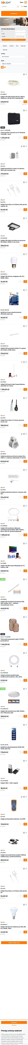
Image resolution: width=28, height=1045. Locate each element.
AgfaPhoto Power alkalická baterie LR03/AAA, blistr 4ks (11, 313)
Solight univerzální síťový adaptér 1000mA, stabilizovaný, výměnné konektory (13, 855)
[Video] (21, 362)
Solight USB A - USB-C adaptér (9, 783)
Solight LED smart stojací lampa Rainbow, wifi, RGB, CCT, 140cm (13, 385)
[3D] (21, 146)
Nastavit (14, 1025)
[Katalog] (2, 67)
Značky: (3, 53)
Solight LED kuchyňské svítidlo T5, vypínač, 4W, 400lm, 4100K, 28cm (13, 349)
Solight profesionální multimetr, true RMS (13, 819)
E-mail (3, 33)
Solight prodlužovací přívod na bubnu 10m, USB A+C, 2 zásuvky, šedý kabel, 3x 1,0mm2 (13, 457)
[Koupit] (25, 101)
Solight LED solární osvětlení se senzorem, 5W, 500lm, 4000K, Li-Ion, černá (13, 241)
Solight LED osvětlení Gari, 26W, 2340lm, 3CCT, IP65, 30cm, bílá (13, 711)
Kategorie (14, 13)
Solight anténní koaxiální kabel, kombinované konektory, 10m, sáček (11, 675)
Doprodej (23, 46)
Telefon (3, 36)
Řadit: (2, 60)
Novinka (11, 46)
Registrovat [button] (13, 39)
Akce (17, 46)
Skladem (5, 46)
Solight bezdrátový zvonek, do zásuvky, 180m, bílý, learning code (12, 169)
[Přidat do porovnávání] (23, 75)
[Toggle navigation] (25, 2)
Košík (25, 6)
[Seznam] (5, 67)
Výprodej (5, 49)
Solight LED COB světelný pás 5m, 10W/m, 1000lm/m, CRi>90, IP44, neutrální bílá (13, 97)
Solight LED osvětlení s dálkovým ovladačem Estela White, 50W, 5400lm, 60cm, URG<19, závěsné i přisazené (12, 529)
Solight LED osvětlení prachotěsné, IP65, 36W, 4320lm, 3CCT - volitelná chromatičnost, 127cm (12, 603)
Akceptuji (14, 1022)
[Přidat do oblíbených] (26, 75)
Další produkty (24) (14, 942)
